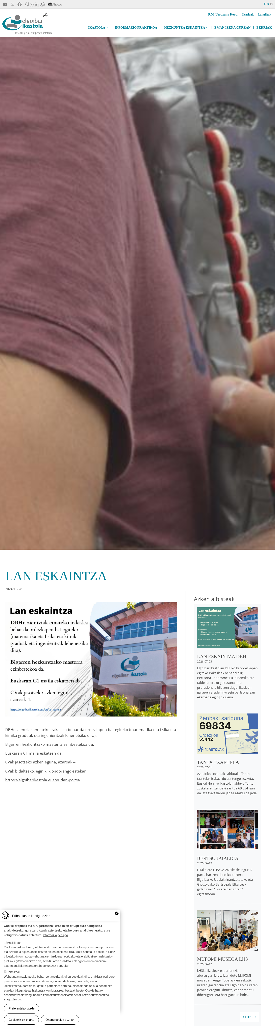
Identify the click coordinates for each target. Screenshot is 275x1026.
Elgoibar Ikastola (15, 30)
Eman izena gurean (232, 27)
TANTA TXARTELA (218, 762)
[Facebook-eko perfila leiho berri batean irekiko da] (20, 4)
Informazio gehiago (55, 935)
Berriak (264, 27)
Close (116, 913)
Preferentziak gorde (21, 1008)
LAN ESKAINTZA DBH (221, 656)
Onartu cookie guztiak (59, 1019)
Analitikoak (14, 942)
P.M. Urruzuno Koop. (223, 14)
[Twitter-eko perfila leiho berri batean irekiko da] (12, 4)
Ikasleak (248, 14)
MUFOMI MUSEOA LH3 (222, 959)
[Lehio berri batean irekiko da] (55, 4)
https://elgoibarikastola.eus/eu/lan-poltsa (42, 780)
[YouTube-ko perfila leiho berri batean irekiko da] (5, 4)
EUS (266, 4)
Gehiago (249, 1017)
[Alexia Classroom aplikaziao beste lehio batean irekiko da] (35, 4)
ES (271, 4)
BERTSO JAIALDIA (217, 858)
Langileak (264, 14)
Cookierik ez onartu (21, 1019)
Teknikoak (14, 972)
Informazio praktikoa (136, 27)
